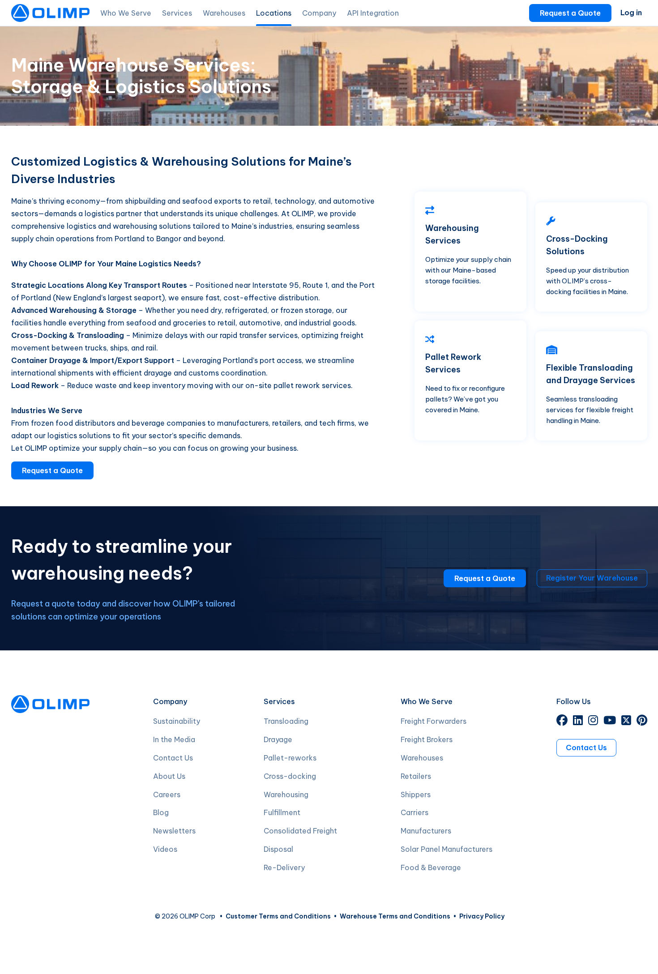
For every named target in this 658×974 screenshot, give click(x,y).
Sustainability (176, 721)
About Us (169, 776)
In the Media (174, 739)
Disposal (278, 849)
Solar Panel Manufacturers (446, 849)
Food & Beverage (431, 867)
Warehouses (422, 757)
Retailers (416, 776)
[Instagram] (593, 721)
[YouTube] (609, 721)
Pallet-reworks (290, 757)
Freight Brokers (427, 739)
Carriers (414, 812)
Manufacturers (426, 830)
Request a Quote (570, 13)
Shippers (416, 794)
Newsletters (174, 830)
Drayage (278, 739)
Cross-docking (290, 776)
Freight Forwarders (433, 721)
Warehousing (286, 794)
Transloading (286, 721)
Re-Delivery (284, 867)
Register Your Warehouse (592, 577)
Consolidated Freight (300, 830)
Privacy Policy (481, 916)
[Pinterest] (642, 721)
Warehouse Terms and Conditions (395, 916)
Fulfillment (282, 812)
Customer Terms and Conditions (278, 916)
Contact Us (173, 757)
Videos (165, 849)
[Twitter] (626, 721)
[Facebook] (562, 721)
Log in (631, 12)
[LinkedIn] (578, 721)
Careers (166, 794)
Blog (161, 812)
